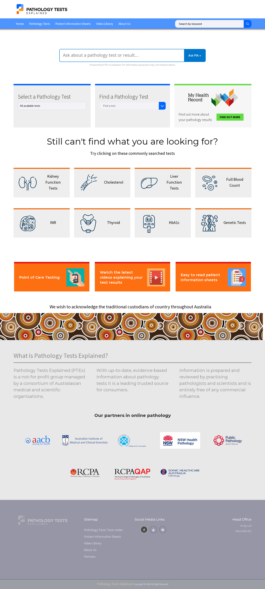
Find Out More (230, 117)
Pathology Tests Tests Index (103, 530)
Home (20, 24)
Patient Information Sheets (73, 24)
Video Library (104, 24)
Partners (90, 556)
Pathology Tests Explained (115, 584)
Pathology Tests (39, 24)
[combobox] (129, 106)
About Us (124, 24)
